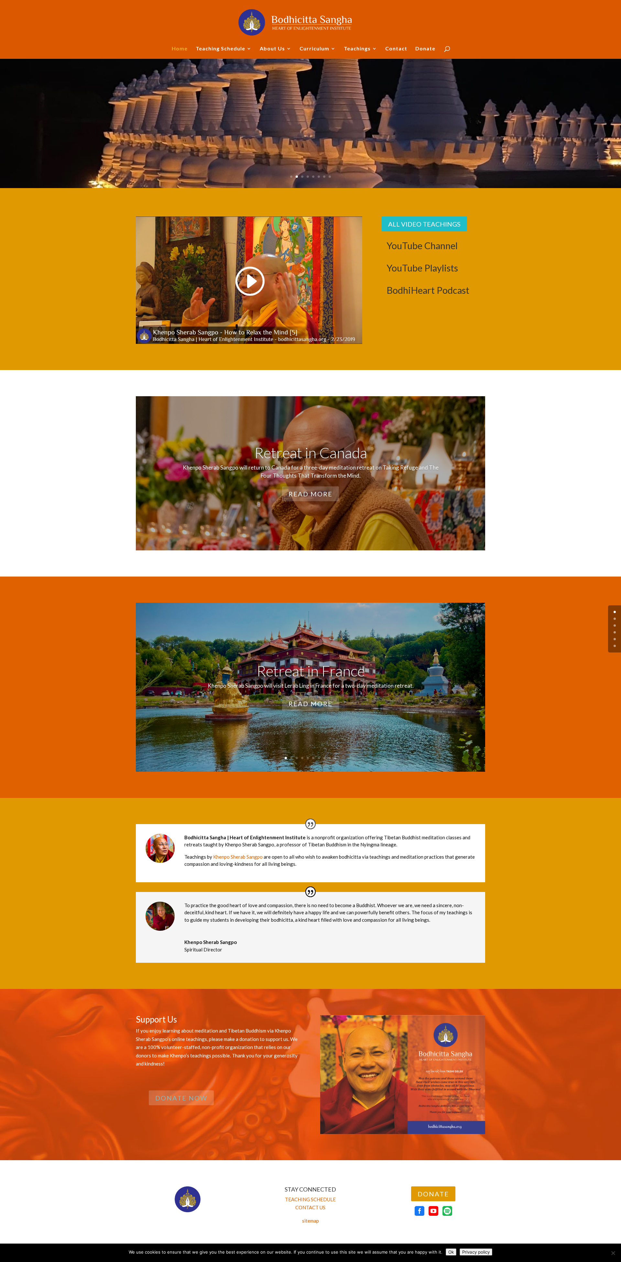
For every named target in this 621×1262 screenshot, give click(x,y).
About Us (272, 48)
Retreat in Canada (310, 452)
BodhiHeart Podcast (428, 290)
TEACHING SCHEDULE (310, 1199)
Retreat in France (310, 671)
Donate (425, 48)
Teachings (357, 48)
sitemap (310, 1221)
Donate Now (181, 1098)
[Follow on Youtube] (433, 1211)
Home (180, 48)
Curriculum (314, 48)
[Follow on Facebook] (419, 1211)
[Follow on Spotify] (447, 1211)
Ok (451, 1252)
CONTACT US (310, 1207)
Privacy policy (476, 1252)
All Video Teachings (424, 224)
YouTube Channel (422, 245)
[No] (613, 1253)
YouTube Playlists (422, 267)
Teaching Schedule (220, 48)
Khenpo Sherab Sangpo (238, 857)
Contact (396, 48)
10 (335, 758)
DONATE (433, 1194)
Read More (310, 494)
